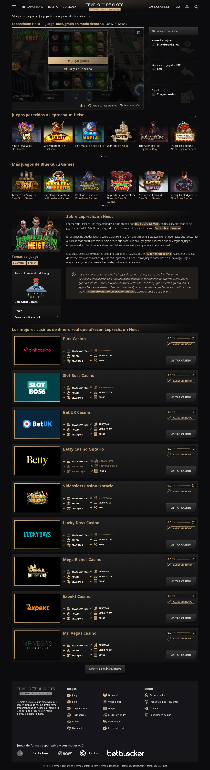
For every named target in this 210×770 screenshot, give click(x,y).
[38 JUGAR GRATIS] (153, 131)
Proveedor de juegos (163, 40)
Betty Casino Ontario (83, 449)
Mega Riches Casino (82, 559)
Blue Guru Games (146, 224)
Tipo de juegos (160, 90)
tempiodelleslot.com (133, 765)
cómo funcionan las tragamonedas (111, 291)
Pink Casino (74, 338)
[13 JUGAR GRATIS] (58, 131)
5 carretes (161, 228)
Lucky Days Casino (81, 522)
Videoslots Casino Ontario (88, 486)
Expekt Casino (76, 596)
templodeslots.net (157, 765)
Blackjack (69, 7)
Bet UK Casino (76, 412)
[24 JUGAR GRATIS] (121, 131)
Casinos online (159, 7)
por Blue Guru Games (113, 24)
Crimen (175, 228)
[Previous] (190, 117)
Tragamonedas (32, 7)
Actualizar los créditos (105, 105)
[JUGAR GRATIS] (26, 131)
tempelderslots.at (63, 765)
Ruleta (53, 7)
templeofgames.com (87, 765)
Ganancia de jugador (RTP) (166, 65)
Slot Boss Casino (78, 375)
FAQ (177, 7)
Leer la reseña (132, 105)
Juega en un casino (167, 31)
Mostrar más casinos (105, 669)
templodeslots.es (110, 765)
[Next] (195, 117)
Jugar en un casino (159, 254)
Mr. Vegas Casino (79, 633)
